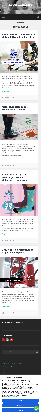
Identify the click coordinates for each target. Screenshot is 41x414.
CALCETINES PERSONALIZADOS (13, 364)
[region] (20, 394)
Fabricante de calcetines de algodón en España (17, 251)
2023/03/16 (8, 313)
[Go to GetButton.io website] (36, 412)
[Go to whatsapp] (36, 408)
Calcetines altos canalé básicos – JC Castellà (15, 108)
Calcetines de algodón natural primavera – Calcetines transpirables (16, 177)
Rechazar (20, 410)
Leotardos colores (10, 373)
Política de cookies (13, 396)
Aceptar (20, 400)
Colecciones (7, 370)
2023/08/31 (8, 165)
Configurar (20, 405)
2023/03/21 (8, 240)
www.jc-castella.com (20, 4)
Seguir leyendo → (7, 91)
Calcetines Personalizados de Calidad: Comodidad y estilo (18, 36)
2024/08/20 (8, 97)
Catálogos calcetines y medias (12, 367)
